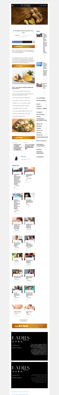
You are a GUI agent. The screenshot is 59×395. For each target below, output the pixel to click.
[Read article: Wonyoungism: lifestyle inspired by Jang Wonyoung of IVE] (29, 196)
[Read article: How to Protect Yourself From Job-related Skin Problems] (17, 239)
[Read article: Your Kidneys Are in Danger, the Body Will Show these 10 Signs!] (29, 289)
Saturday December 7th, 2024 (28, 301)
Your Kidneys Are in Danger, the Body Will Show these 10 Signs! (29, 294)
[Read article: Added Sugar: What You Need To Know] (17, 273)
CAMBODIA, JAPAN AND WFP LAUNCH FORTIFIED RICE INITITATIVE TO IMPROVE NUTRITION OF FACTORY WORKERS (17, 204)
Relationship (40, 114)
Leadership (40, 156)
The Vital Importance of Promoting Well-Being (17, 294)
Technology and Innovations (41, 119)
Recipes (38, 132)
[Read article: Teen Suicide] (17, 256)
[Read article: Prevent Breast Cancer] (29, 308)
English (45, 5)
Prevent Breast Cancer (28, 312)
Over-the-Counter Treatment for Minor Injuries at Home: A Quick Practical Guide (17, 226)
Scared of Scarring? (17, 311)
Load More (23, 320)
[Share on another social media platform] (33, 42)
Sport (38, 104)
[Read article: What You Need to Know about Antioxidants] (29, 256)
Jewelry (39, 106)
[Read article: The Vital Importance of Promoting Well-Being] (17, 289)
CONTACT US (15, 345)
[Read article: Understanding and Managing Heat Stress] (29, 171)
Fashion (38, 149)
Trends (38, 128)
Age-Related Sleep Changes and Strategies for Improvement (29, 226)
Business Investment (40, 152)
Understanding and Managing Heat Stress (29, 175)
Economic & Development (40, 145)
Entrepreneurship (42, 137)
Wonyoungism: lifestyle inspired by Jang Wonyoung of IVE (29, 201)
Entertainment (28, 198)
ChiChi (28, 204)
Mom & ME (39, 124)
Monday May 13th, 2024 (27, 35)
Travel (38, 116)
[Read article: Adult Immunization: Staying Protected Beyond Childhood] (29, 239)
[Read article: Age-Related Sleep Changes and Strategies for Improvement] (29, 221)
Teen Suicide (16, 260)
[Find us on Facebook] (13, 341)
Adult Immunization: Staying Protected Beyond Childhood (29, 244)
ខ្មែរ (41, 5)
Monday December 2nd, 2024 (16, 301)
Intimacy (39, 126)
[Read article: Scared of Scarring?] (17, 308)
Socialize (15, 310)
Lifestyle (39, 130)
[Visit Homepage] (26, 5)
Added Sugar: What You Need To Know (17, 277)
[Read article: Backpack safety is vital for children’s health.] (29, 273)
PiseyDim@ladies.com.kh (25, 159)
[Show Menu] (12, 5)
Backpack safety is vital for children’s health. (29, 277)
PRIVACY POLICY (17, 348)
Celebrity (39, 112)
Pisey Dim (17, 35)
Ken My (16, 313)
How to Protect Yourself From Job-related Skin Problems (17, 244)
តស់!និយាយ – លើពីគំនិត (41, 108)
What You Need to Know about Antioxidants (29, 261)
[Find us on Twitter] (16, 341)
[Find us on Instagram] (21, 341)
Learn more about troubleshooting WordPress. (19, 394)
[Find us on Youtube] (19, 341)
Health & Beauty (23, 36)
